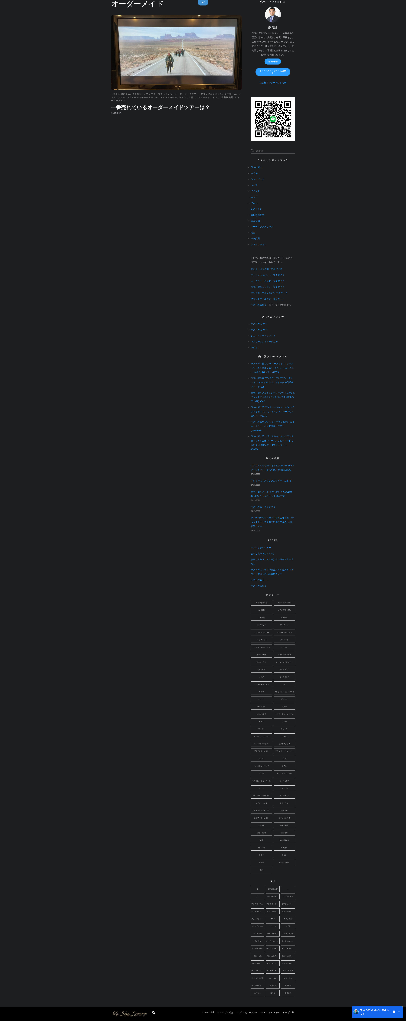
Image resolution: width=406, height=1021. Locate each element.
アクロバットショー (261, 632)
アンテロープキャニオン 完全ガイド (269, 293)
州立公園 (261, 848)
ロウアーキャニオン (206, 97)
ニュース (208, 1012)
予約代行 (261, 825)
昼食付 (284, 855)
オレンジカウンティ (258, 911)
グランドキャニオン (211, 94)
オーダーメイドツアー (187, 94)
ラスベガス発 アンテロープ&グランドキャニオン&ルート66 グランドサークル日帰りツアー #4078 (272, 382)
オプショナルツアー (247, 1012)
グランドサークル (258, 919)
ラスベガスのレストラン (288, 963)
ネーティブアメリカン (262, 226)
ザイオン (284, 699)
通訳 (261, 870)
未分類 (261, 862)
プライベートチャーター (140, 97)
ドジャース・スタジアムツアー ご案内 (271, 481)
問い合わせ (273, 61)
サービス (288, 1012)
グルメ (254, 203)
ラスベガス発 (186, 97)
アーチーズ (284, 625)
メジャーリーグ (257, 948)
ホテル (254, 173)
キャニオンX (284, 677)
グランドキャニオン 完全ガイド (267, 299)
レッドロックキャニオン (261, 810)
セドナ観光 (258, 933)
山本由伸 (257, 993)
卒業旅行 (288, 985)
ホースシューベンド (261, 766)
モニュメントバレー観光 (288, 948)
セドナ (261, 721)
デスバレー (261, 729)
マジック (255, 347)
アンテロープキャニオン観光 (273, 904)
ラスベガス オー (259, 324)
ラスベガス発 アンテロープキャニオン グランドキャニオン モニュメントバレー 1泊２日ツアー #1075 (272, 411)
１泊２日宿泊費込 (120, 94)
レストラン (256, 209)
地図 (253, 232)
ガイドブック (284, 669)
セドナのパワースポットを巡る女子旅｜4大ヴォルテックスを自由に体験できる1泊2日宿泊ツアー (272, 522)
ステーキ (273, 926)
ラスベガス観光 (225, 1012)
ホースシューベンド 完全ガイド (267, 281)
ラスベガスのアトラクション (273, 956)
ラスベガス (256, 167)
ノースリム (284, 736)
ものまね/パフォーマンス (261, 781)
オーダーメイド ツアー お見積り (273, 72)
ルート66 (272, 978)
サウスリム (230, 94)
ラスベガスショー (270, 1012)
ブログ (284, 758)
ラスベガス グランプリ (263, 507)
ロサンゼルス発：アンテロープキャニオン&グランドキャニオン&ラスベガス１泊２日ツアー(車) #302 (273, 397)
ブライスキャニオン (261, 751)
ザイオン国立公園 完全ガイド (266, 269)
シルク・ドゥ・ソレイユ (263, 336)
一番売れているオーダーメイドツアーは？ (160, 107)
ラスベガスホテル (273, 971)
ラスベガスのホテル (273, 963)
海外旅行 (288, 993)
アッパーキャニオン (284, 632)
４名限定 (261, 617)
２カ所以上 (138, 94)
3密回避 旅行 (273, 889)
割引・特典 (284, 825)
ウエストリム (261, 662)
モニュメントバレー (166, 97)
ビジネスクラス (284, 744)
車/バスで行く (284, 862)
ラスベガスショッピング (258, 971)
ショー (284, 707)
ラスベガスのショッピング (288, 956)
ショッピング (257, 179)
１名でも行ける (261, 603)
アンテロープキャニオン (159, 94)
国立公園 (255, 221)
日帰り (261, 855)
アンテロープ (288, 896)
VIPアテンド (261, 625)
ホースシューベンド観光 (288, 941)
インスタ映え (261, 655)
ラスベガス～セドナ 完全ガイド (267, 287)
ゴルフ (254, 185)
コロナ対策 (288, 919)
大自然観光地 (226, 97)
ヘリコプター (257, 941)
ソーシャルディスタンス (273, 933)
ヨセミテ (261, 788)
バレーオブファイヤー (261, 744)
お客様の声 (261, 669)
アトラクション (258, 244)
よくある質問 (284, 781)
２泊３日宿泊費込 (284, 610)
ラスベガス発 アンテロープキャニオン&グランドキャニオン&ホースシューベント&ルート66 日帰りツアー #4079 (272, 367)
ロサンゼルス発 (284, 818)
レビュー (284, 810)
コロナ (272, 919)
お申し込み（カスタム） (263, 553)
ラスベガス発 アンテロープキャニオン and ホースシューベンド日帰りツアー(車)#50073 (272, 426)
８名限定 (284, 617)
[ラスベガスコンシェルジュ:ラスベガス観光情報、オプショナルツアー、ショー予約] (129, 1015)
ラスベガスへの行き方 (261, 796)
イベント (255, 191)
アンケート (284, 640)
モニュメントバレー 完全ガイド (267, 275)
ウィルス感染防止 (284, 655)
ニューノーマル (288, 933)
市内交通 (255, 238)
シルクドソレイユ (258, 926)
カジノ (254, 197)
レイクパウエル (261, 803)
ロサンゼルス (273, 985)
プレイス (261, 758)
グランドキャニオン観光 (288, 911)
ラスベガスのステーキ (258, 963)
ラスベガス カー (259, 330)
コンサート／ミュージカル (264, 341)
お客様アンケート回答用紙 (273, 82)
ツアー (121, 97)
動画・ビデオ (261, 833)
